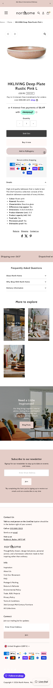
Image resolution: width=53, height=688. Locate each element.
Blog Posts (26, 425)
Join (26, 481)
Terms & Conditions (11, 601)
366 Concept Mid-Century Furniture (18, 605)
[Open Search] (39, 13)
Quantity (26, 118)
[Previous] (3, 3)
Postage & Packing (11, 582)
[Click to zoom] (45, 34)
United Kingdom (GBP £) (18, 646)
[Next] (50, 3)
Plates (9, 22)
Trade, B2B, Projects (12, 593)
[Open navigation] (6, 13)
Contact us (34, 231)
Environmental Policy (12, 590)
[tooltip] (44, 152)
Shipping (24, 231)
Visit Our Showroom (12, 575)
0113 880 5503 (16, 528)
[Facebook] (5, 670)
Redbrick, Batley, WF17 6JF (14, 539)
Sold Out (26, 133)
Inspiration (8, 567)
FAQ (5, 579)
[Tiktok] (15, 670)
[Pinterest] (11, 670)
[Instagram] (8, 670)
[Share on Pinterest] (31, 237)
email (15, 532)
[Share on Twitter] (26, 237)
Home (2, 22)
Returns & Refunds (11, 586)
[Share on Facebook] (22, 237)
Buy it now (26, 142)
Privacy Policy (9, 597)
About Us (7, 571)
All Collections (9, 608)
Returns (16, 231)
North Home (24, 682)
